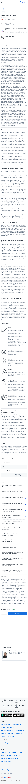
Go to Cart (17, 613)
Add (4, 613)
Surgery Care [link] (19, 733)
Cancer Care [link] (11, 736)
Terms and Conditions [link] (15, 767)
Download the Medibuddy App (10, 711)
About (3, 749)
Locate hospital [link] (5, 743)
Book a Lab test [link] (20, 730)
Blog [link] (2, 755)
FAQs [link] (4, 746)
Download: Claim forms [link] (19, 743)
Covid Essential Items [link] (7, 733)
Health (3, 721)
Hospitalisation (3, 740)
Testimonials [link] (12, 752)
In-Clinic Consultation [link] (7, 730)
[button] (19, 2)
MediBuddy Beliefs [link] (6, 761)
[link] (6, 715)
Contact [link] (21, 752)
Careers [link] (9, 755)
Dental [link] (3, 736)
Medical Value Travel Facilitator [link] (10, 758)
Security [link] (16, 755)
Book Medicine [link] (17, 724)
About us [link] (3, 767)
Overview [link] (3, 752)
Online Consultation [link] (6, 727)
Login (24, 2)
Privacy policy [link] (5, 770)
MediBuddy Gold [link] (5, 724)
